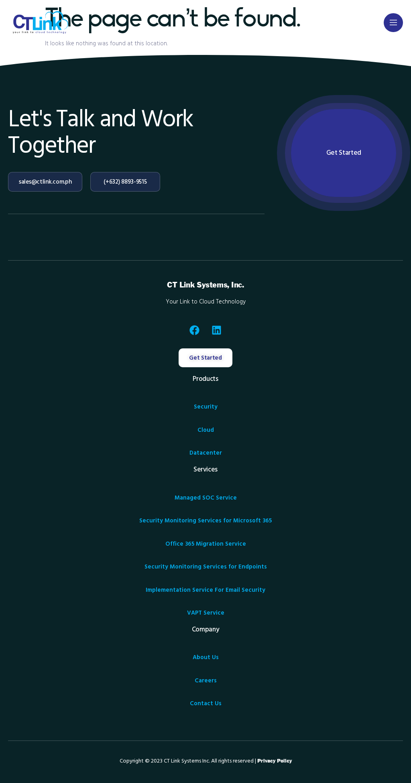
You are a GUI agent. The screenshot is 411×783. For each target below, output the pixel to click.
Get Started (343, 153)
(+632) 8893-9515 (125, 182)
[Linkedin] (217, 330)
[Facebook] (195, 330)
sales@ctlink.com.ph (45, 182)
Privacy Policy (274, 761)
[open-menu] (393, 22)
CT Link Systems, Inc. (205, 285)
